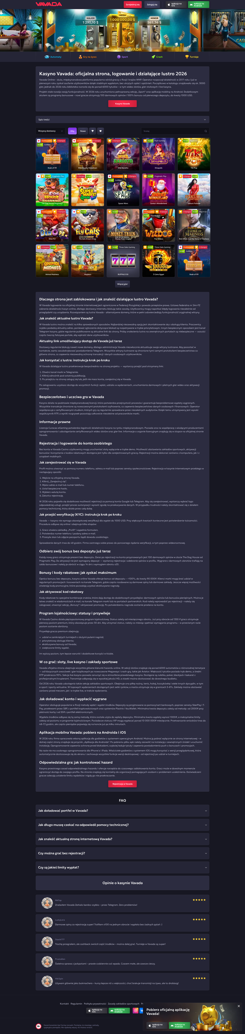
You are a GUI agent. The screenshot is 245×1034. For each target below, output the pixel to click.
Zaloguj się (152, 4)
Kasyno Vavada (122, 103)
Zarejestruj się (133, 4)
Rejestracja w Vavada (123, 784)
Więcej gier (122, 284)
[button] (3, 30)
